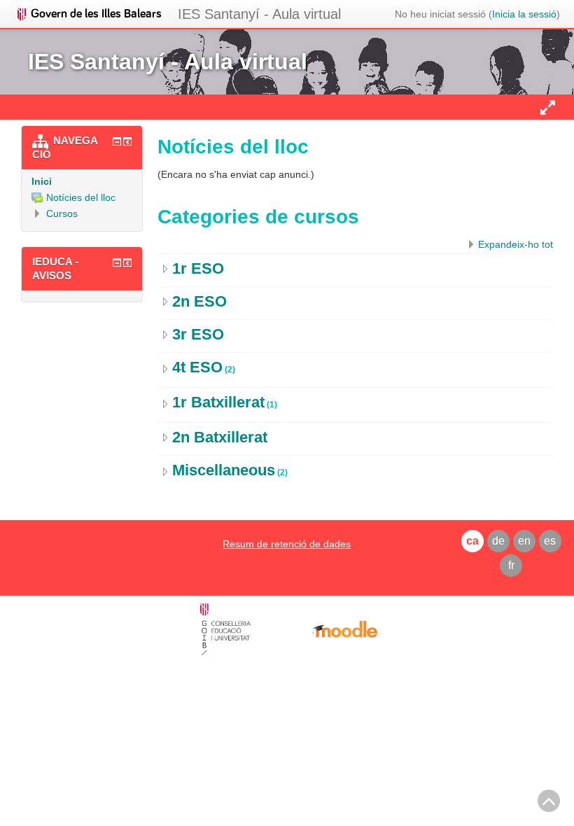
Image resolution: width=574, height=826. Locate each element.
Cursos (62, 213)
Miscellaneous (223, 470)
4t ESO (197, 367)
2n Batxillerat (219, 437)
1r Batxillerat (218, 402)
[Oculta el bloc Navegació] (117, 141)
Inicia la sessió (524, 14)
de (498, 541)
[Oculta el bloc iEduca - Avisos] (117, 262)
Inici (41, 181)
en (524, 541)
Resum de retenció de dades (287, 544)
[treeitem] (81, 181)
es (550, 541)
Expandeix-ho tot (515, 244)
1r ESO (198, 268)
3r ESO (198, 334)
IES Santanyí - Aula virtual (259, 14)
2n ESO (199, 301)
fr (511, 565)
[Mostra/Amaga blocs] (547, 107)
